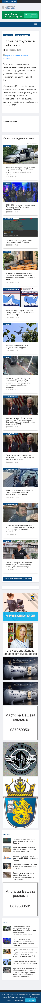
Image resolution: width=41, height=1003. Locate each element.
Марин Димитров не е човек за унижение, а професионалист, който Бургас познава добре (19, 565)
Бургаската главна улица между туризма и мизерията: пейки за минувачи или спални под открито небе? (20, 276)
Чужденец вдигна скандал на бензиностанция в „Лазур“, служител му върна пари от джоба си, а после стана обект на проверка (20, 383)
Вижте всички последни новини (18, 579)
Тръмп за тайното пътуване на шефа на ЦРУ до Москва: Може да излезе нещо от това (20, 457)
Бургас (7, 146)
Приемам (30, 1000)
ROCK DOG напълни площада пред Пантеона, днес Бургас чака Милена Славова (20, 207)
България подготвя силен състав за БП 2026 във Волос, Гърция (25, 858)
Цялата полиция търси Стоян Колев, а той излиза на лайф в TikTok (25, 866)
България (8, 35)
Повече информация (15, 1000)
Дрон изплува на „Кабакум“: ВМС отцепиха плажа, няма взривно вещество (24, 849)
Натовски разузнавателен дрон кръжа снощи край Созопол (19, 241)
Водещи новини (22, 35)
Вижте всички (32, 144)
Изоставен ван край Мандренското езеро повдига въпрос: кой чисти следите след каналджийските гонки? (20, 171)
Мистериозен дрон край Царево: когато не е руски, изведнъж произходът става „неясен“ (19, 492)
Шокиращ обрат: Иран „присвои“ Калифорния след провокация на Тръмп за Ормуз (19, 312)
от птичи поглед (9, 2)
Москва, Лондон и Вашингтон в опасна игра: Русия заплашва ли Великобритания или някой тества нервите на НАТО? (20, 421)
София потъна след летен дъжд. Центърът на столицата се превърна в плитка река (23, 876)
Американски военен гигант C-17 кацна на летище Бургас (19, 346)
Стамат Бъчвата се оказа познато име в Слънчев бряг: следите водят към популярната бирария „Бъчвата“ (20, 528)
